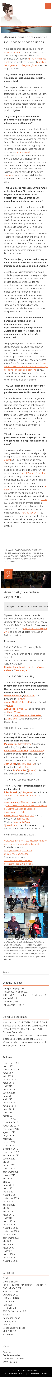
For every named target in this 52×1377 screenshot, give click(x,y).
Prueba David (9, 1308)
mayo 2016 (8, 1083)
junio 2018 (8, 1076)
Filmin (10, 705)
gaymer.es (9, 175)
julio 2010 (7, 1208)
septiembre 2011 (11, 1172)
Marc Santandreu (13, 695)
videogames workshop (14, 1328)
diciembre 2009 (10, 1228)
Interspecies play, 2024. (14, 988)
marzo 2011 (9, 1188)
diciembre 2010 (10, 1195)
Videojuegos (9, 561)
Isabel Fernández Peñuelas (27, 715)
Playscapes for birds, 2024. (16, 991)
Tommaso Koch (29, 558)
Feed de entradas (11, 1355)
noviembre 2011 (11, 1168)
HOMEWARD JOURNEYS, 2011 (32, 1022)
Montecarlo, (10, 744)
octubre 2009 (9, 1234)
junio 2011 (8, 1182)
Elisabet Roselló (12, 667)
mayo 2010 (8, 1214)
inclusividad (25, 556)
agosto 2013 (9, 1132)
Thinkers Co (22, 767)
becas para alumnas (26, 152)
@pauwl (31, 770)
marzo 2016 (9, 1089)
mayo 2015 (8, 1096)
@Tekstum (29, 695)
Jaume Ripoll (10, 702)
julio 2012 (7, 1162)
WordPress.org (10, 1362)
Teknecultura (23, 818)
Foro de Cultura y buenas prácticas (21, 795)
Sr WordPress (9, 1029)
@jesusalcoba (27, 802)
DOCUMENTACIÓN (12, 945)
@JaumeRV (25, 702)
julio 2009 (7, 1241)
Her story (15, 556)
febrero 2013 (9, 1142)
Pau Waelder (19, 770)
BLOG (17, 550)
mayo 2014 (8, 1109)
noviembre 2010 (11, 1198)
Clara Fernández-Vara (21, 553)
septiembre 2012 (11, 1155)
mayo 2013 (8, 1135)
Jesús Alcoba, (11, 802)
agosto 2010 (9, 1205)
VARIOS (6, 1324)
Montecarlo (40, 953)
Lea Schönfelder (37, 556)
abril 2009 (7, 1251)
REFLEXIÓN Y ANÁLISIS (31, 550)
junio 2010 (8, 1211)
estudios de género (13, 52)
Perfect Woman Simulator (32, 473)
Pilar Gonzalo (11, 792)
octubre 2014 (9, 1106)
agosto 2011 (9, 1175)
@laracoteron (36, 750)
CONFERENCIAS (28, 939)
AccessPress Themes (37, 1373)
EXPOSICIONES (10, 1291)
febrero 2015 (9, 1102)
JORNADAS (8, 1301)
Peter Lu (7, 558)
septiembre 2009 (11, 1238)
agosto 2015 (9, 1092)
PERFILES (7, 1304)
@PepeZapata (26, 815)
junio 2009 (8, 1244)
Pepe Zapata (11, 815)
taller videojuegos (11, 1318)
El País (33, 553)
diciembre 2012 (10, 1149)
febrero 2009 (9, 1257)
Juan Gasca (10, 763)
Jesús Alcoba (26, 950)
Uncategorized (10, 1321)
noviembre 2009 (11, 1231)
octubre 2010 (9, 1201)
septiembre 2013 (11, 1129)
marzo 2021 (9, 1066)
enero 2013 (8, 1145)
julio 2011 (7, 1178)
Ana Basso (9, 709)
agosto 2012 (9, 1158)
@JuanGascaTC (26, 763)
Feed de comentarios (13, 1358)
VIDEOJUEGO (9, 1331)
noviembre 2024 (11, 1063)
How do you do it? (30, 512)
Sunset (7, 460)
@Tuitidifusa (11, 718)
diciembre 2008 (10, 1261)
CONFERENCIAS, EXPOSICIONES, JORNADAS (24, 942)
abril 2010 (7, 1218)
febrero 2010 (9, 1224)
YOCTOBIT (8, 1334)
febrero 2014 (9, 1119)
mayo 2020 (8, 1073)
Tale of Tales (17, 558)
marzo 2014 (9, 1116)
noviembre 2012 (11, 1152)
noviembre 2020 (11, 1069)
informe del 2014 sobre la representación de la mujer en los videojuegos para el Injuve (26, 366)
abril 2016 (7, 1086)
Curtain (44, 499)
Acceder (7, 1352)
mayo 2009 (8, 1247)
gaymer (40, 553)
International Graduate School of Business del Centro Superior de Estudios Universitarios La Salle (25, 808)
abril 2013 (7, 1139)
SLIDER (6, 1314)
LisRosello (29, 667)
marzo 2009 (9, 1254)
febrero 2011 (9, 1191)
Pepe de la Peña (21, 822)
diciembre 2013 (10, 1122)
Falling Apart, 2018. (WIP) (15, 1005)
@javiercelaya (20, 670)
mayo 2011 (8, 1185)
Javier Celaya (15, 950)
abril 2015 (7, 1099)
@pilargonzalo (27, 792)
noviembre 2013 (11, 1125)
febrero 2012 (9, 1165)
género (7, 556)
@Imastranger (25, 744)
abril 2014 (7, 1112)
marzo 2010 (9, 1221)
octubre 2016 (9, 1079)
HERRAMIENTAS (11, 1298)
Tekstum (21, 699)
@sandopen (11, 825)
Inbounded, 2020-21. (13, 1001)
